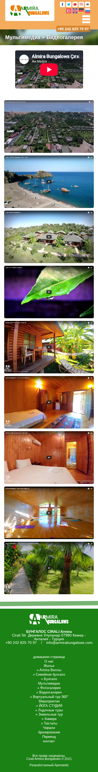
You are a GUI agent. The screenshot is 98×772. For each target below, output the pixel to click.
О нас (49, 661)
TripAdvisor (87, 4)
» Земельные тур (49, 714)
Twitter (68, 4)
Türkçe (68, 10)
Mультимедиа (49, 683)
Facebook (62, 4)
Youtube (75, 4)
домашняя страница (49, 657)
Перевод (49, 737)
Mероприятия (49, 701)
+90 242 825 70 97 (73, 29)
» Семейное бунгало (49, 674)
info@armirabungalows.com (69, 642)
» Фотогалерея (49, 688)
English (75, 10)
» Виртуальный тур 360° (49, 697)
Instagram (81, 4)
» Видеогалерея (49, 692)
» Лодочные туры (49, 710)
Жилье (49, 666)
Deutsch (81, 10)
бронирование (49, 732)
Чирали (49, 728)
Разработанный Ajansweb (49, 765)
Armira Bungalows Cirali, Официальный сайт (29, 10)
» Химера (49, 719)
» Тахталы (49, 723)
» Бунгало (49, 679)
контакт (49, 741)
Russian (87, 10)
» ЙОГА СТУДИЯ (49, 706)
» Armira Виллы (49, 670)
